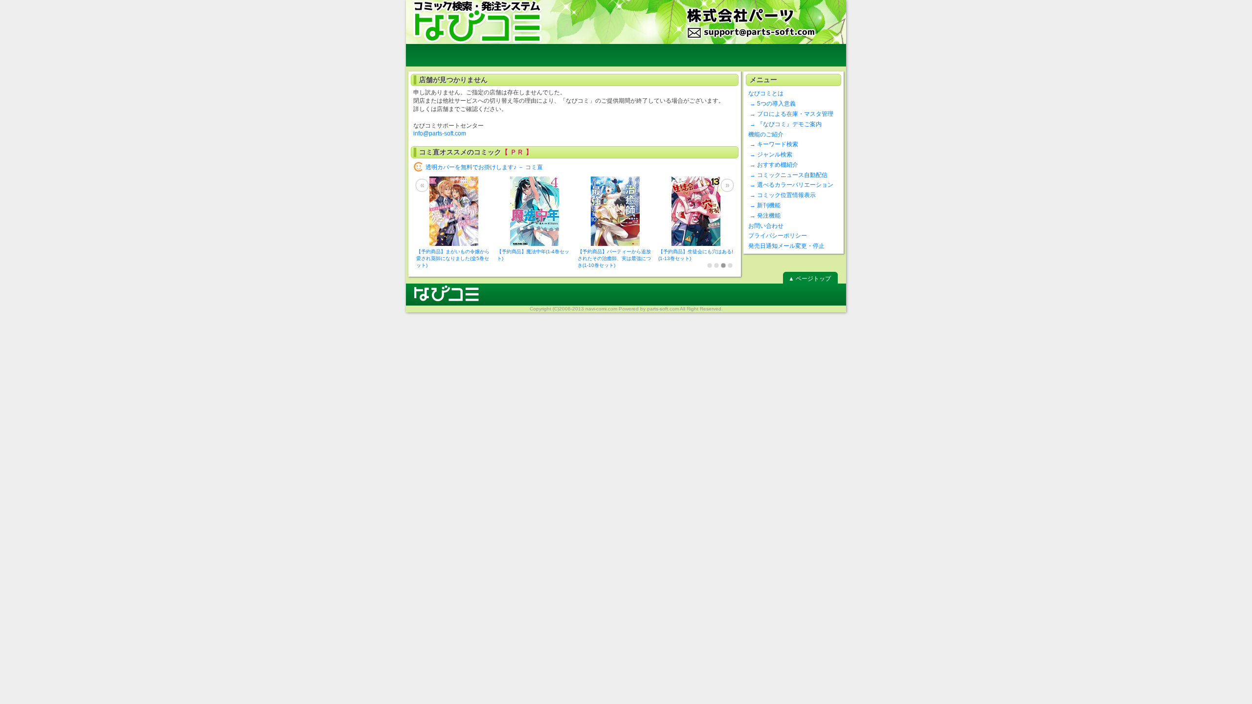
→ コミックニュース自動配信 (787, 175)
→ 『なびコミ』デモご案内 (785, 124)
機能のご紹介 (765, 134)
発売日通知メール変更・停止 (786, 245)
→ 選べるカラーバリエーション (790, 184)
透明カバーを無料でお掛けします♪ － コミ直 (484, 167)
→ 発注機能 (764, 215)
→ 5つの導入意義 (772, 103)
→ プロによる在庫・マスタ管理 (790, 113)
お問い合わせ (765, 225)
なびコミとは (765, 93)
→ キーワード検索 (773, 144)
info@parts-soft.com (439, 133)
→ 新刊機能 (764, 205)
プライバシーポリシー (777, 235)
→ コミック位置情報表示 (782, 195)
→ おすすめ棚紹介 (773, 164)
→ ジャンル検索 (770, 154)
